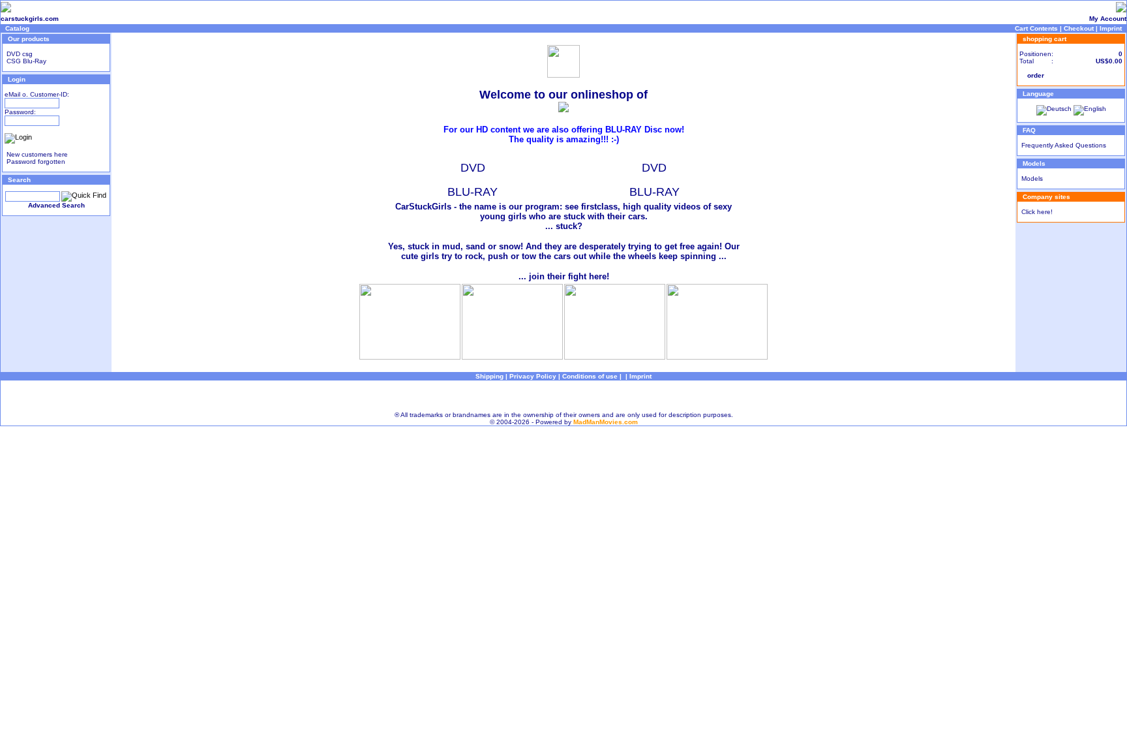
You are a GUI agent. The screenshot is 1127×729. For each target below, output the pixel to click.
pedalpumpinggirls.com (148, 18)
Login (16, 79)
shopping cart (1044, 38)
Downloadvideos (212, 18)
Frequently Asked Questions (1063, 145)
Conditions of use (590, 376)
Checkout (1079, 28)
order (1035, 75)
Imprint (1111, 28)
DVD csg (19, 53)
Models (1032, 178)
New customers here (37, 154)
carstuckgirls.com (30, 18)
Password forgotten (36, 161)
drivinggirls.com (85, 18)
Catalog (17, 28)
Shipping (489, 376)
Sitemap (563, 395)
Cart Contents (1036, 28)
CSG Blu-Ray (25, 61)
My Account (1107, 18)
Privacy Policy (532, 376)
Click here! (1037, 211)
